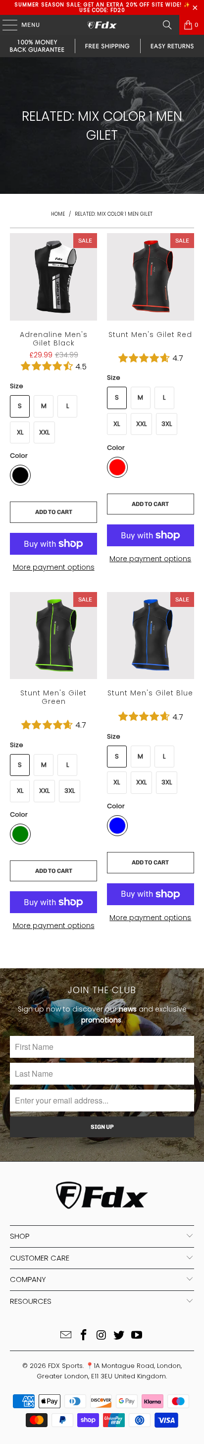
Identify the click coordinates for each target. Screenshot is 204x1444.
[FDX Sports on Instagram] (101, 1336)
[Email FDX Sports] (66, 1336)
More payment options (54, 567)
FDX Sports (65, 1365)
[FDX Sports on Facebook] (83, 1336)
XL (20, 432)
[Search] (167, 25)
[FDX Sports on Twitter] (119, 1336)
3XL (166, 423)
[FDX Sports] (102, 25)
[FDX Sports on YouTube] (137, 1336)
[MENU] (5, 25)
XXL (44, 432)
